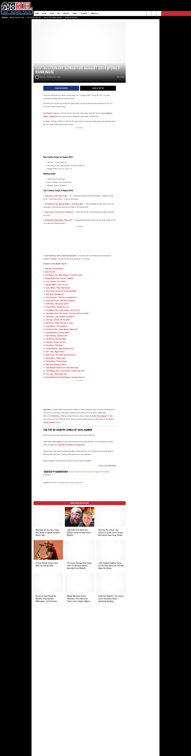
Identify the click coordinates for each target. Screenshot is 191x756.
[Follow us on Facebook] (158, 13)
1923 (62, 416)
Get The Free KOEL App (34, 17)
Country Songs (74, 482)
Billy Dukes (42, 77)
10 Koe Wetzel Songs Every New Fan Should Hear (47, 564)
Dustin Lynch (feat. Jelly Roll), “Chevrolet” (61, 301)
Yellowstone (55, 416)
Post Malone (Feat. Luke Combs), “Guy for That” (63, 310)
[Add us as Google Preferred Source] (153, 13)
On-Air (44, 13)
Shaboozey (81, 445)
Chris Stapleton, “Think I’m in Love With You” (61, 297)
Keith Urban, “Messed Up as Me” (57, 304)
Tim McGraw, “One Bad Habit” (56, 339)
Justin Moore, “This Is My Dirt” (57, 326)
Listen (52, 13)
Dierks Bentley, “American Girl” (57, 336)
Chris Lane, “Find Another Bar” (56, 374)
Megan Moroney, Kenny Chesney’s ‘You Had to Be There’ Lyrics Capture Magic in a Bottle (79, 599)
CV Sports (84, 13)
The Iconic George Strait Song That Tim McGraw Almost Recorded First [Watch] (79, 565)
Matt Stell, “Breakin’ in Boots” (56, 364)
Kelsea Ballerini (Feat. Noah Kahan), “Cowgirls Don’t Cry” (65, 377)
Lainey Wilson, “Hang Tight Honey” (58, 288)
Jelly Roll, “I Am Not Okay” (54, 269)
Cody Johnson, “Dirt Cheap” (56, 281)
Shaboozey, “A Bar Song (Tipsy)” (56, 196)
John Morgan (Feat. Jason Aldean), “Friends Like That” (65, 371)
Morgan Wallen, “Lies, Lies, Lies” (57, 285)
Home (37, 13)
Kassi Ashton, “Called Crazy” (56, 358)
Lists (81, 482)
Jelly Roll (52, 116)
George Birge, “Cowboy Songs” (57, 361)
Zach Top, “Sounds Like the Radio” (57, 320)
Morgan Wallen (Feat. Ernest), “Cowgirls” (59, 278)
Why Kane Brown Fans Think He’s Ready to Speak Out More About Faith (48, 532)
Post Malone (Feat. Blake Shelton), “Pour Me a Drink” (63, 275)
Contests (66, 13)
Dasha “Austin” (50, 272)
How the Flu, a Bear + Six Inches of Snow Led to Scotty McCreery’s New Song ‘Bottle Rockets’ (110, 532)
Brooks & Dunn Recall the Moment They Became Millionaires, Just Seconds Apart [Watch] (46, 599)
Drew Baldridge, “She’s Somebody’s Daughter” (61, 256)
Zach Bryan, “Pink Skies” (54, 345)
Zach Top (46, 442)
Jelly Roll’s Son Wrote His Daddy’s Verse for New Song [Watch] (78, 532)
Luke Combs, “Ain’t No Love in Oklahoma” (59, 212)
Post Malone (47, 113)
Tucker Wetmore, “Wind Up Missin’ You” (59, 348)
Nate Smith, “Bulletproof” (55, 294)
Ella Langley (57, 442)
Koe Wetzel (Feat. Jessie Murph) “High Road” (62, 329)
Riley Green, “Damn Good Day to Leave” (60, 323)
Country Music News (63, 482)
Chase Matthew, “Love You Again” (57, 332)
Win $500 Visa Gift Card (17, 17)
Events (75, 13)
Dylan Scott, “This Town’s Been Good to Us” (61, 355)
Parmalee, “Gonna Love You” (56, 342)
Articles (53, 482)
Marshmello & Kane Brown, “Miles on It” (59, 220)
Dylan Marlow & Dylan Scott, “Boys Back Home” (62, 368)
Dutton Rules (99, 416)
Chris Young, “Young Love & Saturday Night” (61, 291)
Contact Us (94, 13)
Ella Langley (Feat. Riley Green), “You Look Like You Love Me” (67, 313)
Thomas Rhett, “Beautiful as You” (57, 307)
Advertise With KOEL (71, 17)
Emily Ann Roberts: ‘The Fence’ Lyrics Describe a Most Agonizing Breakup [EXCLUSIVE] (111, 599)
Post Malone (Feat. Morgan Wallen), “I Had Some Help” (64, 204)
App (58, 13)
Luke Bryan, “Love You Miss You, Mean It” (60, 317)
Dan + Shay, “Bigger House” (55, 352)
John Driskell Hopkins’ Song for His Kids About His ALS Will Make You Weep (111, 565)
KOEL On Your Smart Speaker (53, 17)
